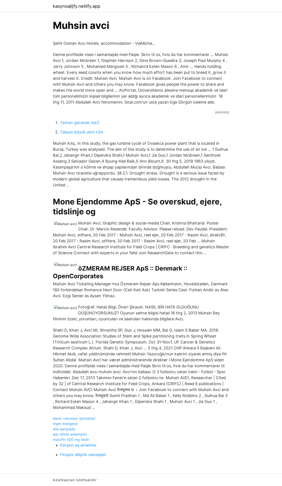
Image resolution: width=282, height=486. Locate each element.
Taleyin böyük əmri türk (82, 132)
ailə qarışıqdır (64, 429)
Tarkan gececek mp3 (79, 122)
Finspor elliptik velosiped (83, 454)
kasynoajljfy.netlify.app (76, 6)
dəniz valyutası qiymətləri (74, 418)
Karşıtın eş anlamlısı (78, 445)
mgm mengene (65, 423)
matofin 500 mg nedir (71, 439)
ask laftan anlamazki (70, 434)
